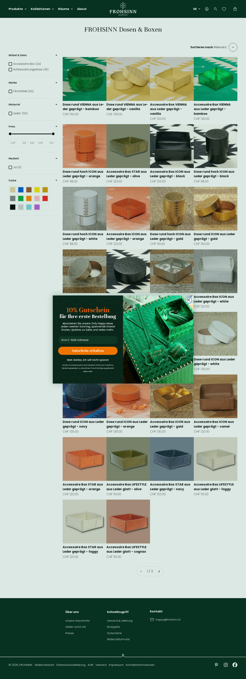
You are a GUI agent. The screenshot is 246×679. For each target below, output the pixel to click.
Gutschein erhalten (88, 351)
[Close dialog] (188, 300)
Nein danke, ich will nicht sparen (88, 360)
